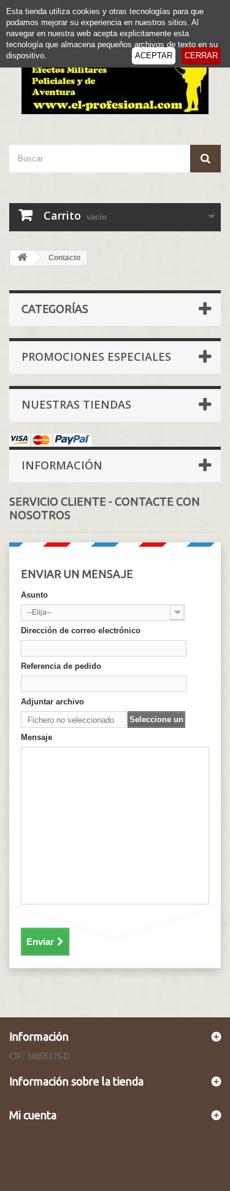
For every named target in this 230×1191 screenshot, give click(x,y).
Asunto (34, 594)
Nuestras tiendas (76, 404)
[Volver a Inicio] (22, 258)
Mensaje (36, 737)
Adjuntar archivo (52, 701)
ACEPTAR (153, 55)
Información (61, 465)
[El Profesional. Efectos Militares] (115, 79)
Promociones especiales (96, 356)
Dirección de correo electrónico (80, 630)
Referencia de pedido (61, 666)
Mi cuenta (32, 1115)
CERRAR (201, 55)
